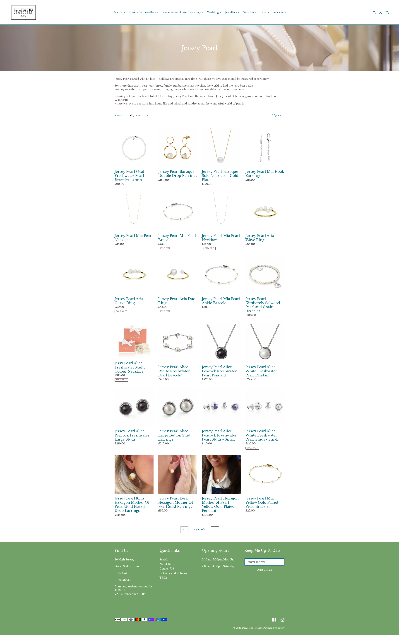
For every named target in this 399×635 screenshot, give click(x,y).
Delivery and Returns (173, 573)
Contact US (166, 568)
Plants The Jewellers (252, 628)
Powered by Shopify (273, 628)
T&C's (163, 577)
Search (163, 559)
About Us (165, 564)
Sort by (119, 115)
